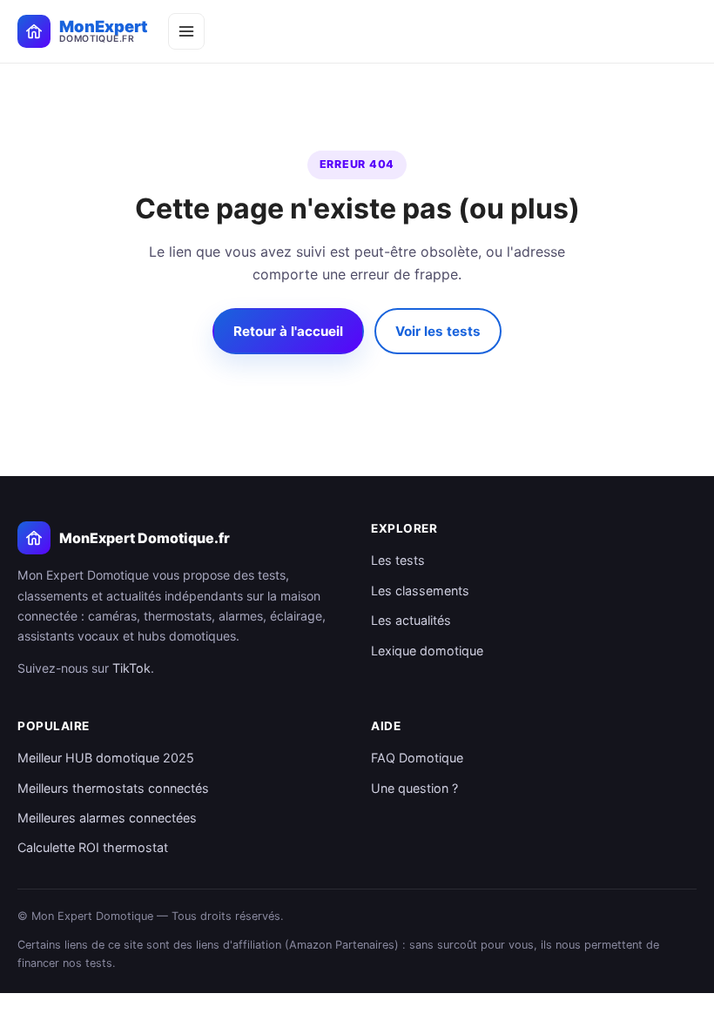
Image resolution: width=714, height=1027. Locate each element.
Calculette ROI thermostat (92, 847)
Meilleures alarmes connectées (107, 817)
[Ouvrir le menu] (186, 31)
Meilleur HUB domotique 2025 (105, 757)
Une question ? (414, 788)
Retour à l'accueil (288, 331)
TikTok (131, 668)
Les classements (420, 590)
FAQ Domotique (417, 757)
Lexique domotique (427, 650)
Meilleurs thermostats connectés (113, 788)
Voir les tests (438, 331)
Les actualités (411, 620)
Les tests (398, 560)
